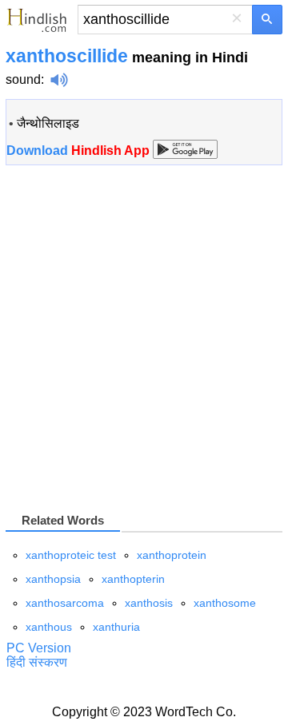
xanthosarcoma (65, 602)
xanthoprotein (171, 555)
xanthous (49, 626)
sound (23, 79)
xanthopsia (53, 578)
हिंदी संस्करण (36, 662)
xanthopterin (133, 578)
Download (79, 150)
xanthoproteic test (71, 555)
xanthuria (116, 626)
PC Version (38, 648)
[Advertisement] (144, 337)
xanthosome (225, 602)
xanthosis (149, 602)
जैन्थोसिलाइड (48, 123)
